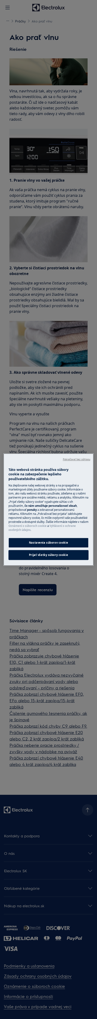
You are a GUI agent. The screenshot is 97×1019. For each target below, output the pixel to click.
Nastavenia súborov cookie (48, 542)
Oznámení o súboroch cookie (27, 526)
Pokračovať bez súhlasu (76, 459)
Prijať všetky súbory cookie (48, 555)
